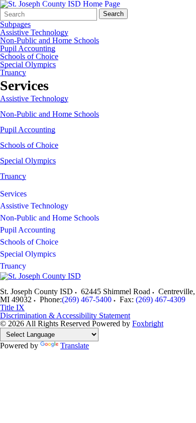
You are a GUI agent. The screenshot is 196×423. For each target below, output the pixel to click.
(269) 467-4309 (160, 299)
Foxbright (147, 323)
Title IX (12, 307)
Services (13, 193)
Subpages (15, 25)
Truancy (13, 73)
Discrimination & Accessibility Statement (65, 315)
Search (113, 14)
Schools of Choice (29, 57)
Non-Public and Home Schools (49, 41)
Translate (74, 345)
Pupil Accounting (27, 49)
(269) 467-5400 (87, 299)
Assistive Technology (34, 33)
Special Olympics (28, 65)
